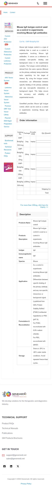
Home (5, 12)
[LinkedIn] (11, 466)
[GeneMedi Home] (26, 394)
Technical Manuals (10, 428)
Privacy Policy (26, 484)
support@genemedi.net (16, 455)
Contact (12, 12)
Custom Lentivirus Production (7, 61)
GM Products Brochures (12, 438)
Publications (7, 433)
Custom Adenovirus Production (8, 52)
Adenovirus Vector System (8, 99)
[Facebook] (4, 466)
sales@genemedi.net (15, 459)
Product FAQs (8, 423)
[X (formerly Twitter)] (17, 466)
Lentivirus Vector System (8, 90)
